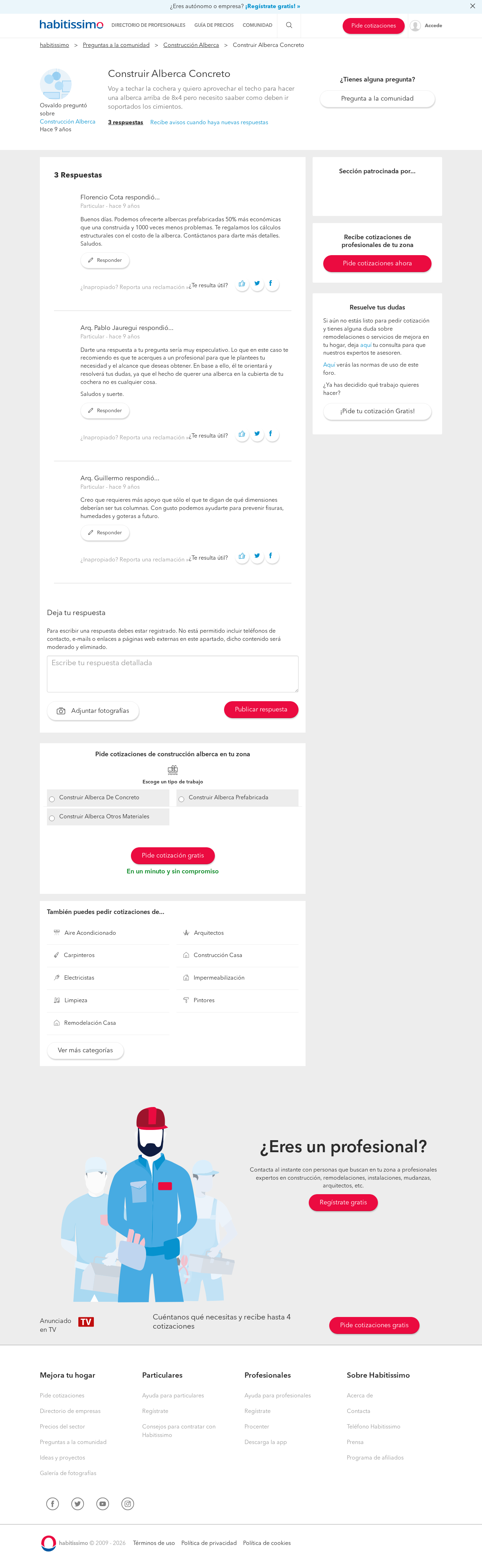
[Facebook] (52, 1505)
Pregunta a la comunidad (377, 99)
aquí (366, 345)
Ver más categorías (85, 1050)
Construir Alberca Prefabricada (229, 798)
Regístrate (155, 1411)
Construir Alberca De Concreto (99, 798)
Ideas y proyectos (62, 1458)
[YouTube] (102, 1505)
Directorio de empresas (70, 1411)
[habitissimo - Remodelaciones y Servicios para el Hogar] (71, 24)
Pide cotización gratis (173, 856)
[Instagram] (127, 1505)
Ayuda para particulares (173, 1396)
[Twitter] (77, 1505)
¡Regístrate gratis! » (272, 7)
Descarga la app (266, 1442)
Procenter (257, 1427)
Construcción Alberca (191, 45)
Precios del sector (62, 1427)
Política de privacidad (209, 1543)
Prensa (355, 1442)
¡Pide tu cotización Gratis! (377, 411)
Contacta (358, 1411)
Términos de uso (154, 1543)
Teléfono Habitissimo (373, 1427)
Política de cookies (267, 1543)
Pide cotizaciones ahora (377, 263)
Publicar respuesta (261, 709)
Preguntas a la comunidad (116, 45)
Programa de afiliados (375, 1458)
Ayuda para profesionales (278, 1396)
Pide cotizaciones (373, 26)
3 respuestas (125, 123)
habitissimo (54, 45)
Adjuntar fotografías (99, 711)
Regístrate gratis (343, 1202)
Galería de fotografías (68, 1473)
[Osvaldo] (56, 84)
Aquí (329, 365)
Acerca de (360, 1396)
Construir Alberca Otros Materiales (104, 817)
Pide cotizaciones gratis (374, 1325)
